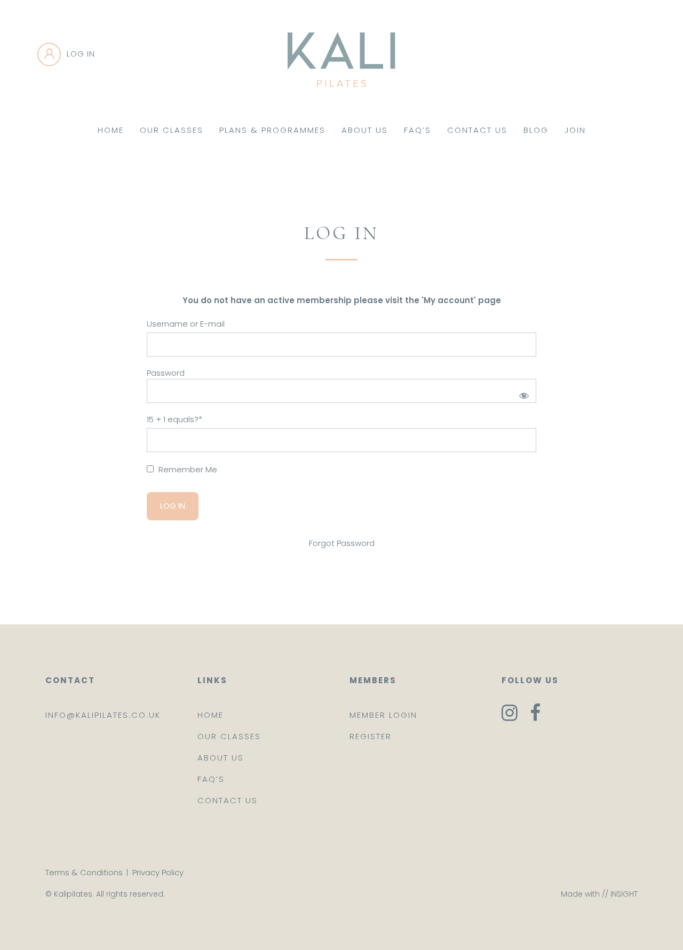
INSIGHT (624, 894)
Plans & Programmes (272, 130)
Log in (81, 53)
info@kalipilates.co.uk (103, 715)
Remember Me (186, 469)
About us (220, 757)
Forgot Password (342, 543)
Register (371, 736)
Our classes (229, 736)
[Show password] (522, 393)
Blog (536, 130)
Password (166, 372)
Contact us (227, 800)
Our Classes (171, 130)
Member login (383, 715)
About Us (365, 130)
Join (575, 130)
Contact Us (477, 130)
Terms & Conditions (84, 872)
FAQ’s (417, 130)
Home (111, 130)
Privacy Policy (158, 872)
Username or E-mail (186, 323)
